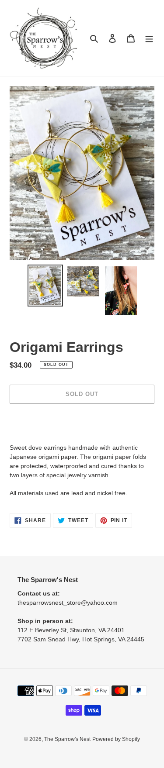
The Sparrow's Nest (67, 739)
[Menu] (149, 38)
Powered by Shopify (116, 739)
